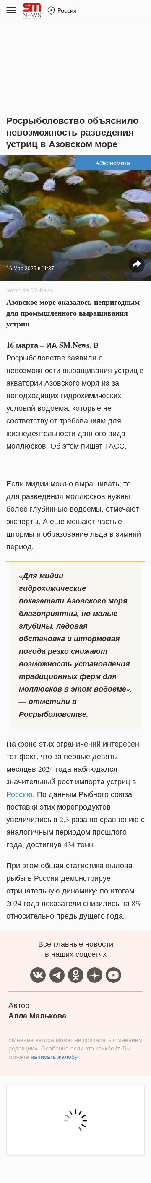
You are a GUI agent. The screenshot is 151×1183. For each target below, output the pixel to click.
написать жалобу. (55, 1056)
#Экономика (113, 162)
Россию (19, 794)
